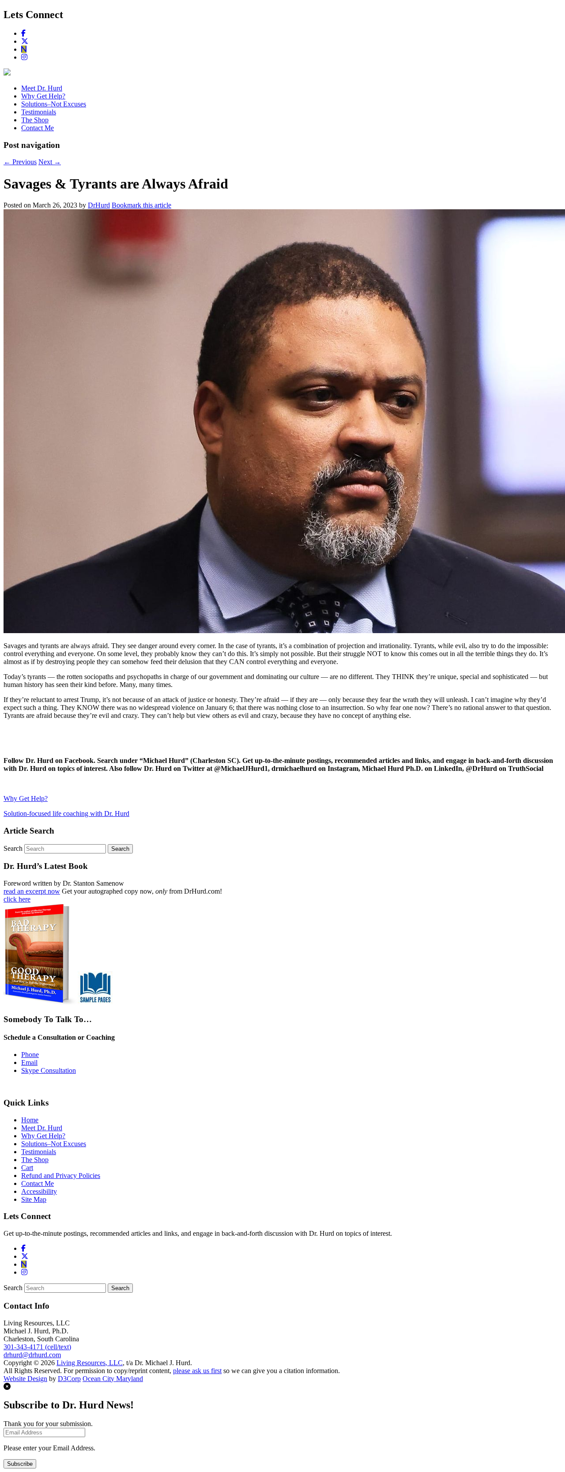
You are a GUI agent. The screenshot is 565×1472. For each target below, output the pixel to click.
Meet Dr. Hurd (41, 88)
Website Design (25, 1378)
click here (17, 899)
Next (49, 162)
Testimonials (38, 112)
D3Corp (69, 1378)
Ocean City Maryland (113, 1378)
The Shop (35, 120)
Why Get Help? (43, 96)
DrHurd (99, 205)
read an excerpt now (32, 891)
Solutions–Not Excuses (53, 104)
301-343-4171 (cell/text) (37, 1347)
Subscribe (20, 1464)
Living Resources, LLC (89, 1362)
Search (13, 848)
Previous (20, 162)
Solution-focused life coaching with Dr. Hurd (66, 813)
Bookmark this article (141, 205)
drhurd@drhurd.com (32, 1355)
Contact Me (37, 128)
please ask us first (197, 1370)
